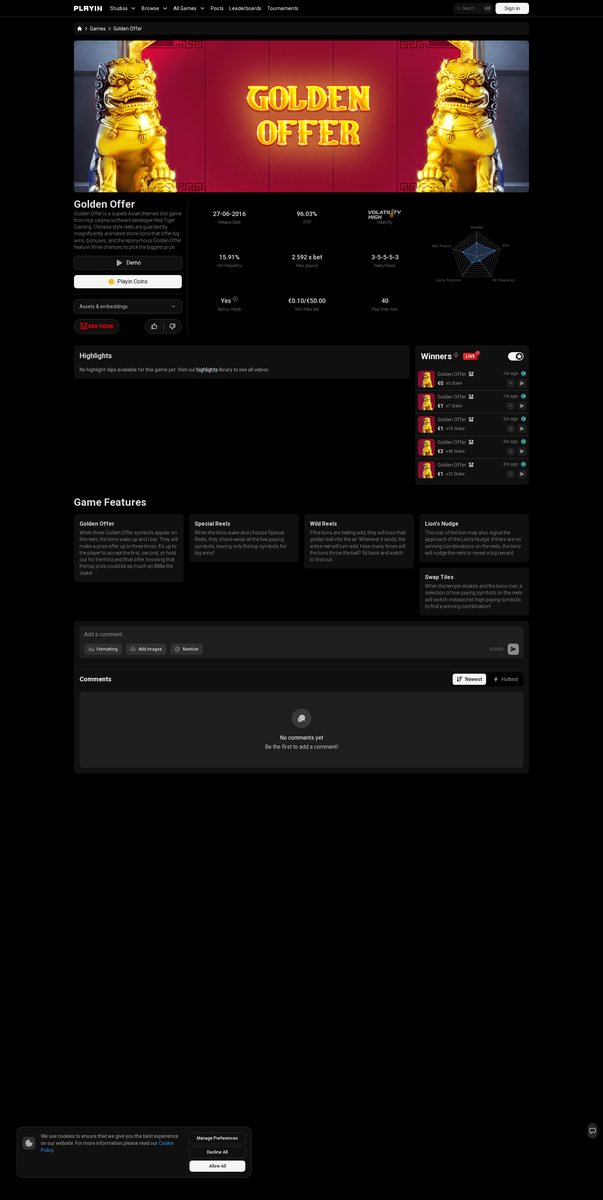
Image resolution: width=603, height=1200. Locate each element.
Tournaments (283, 8)
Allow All (217, 1166)
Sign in (512, 8)
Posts (217, 8)
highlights (207, 369)
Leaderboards (245, 8)
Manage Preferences (217, 1138)
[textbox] (301, 634)
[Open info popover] (456, 355)
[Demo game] (522, 383)
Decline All (217, 1152)
